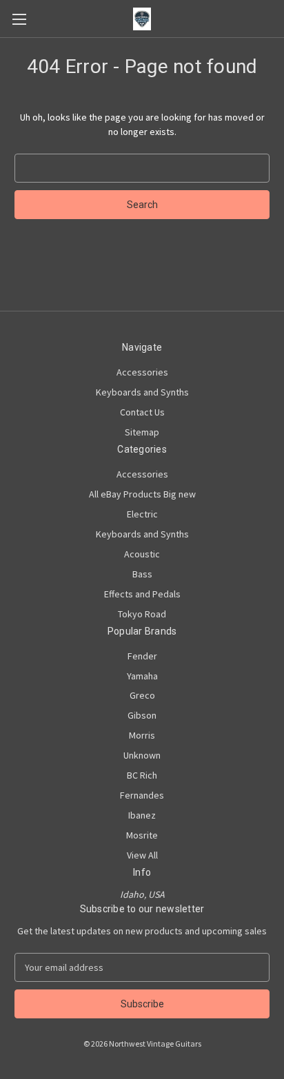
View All (142, 855)
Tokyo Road (142, 614)
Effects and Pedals (142, 594)
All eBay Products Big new (142, 494)
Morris (142, 735)
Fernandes (142, 795)
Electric (142, 514)
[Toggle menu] (19, 19)
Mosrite (142, 835)
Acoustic (142, 554)
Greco (142, 695)
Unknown (142, 755)
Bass (142, 574)
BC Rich (142, 775)
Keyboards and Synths (142, 392)
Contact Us (142, 412)
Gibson (142, 715)
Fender (142, 656)
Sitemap (142, 432)
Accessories (142, 372)
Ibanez (142, 815)
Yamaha (142, 676)
